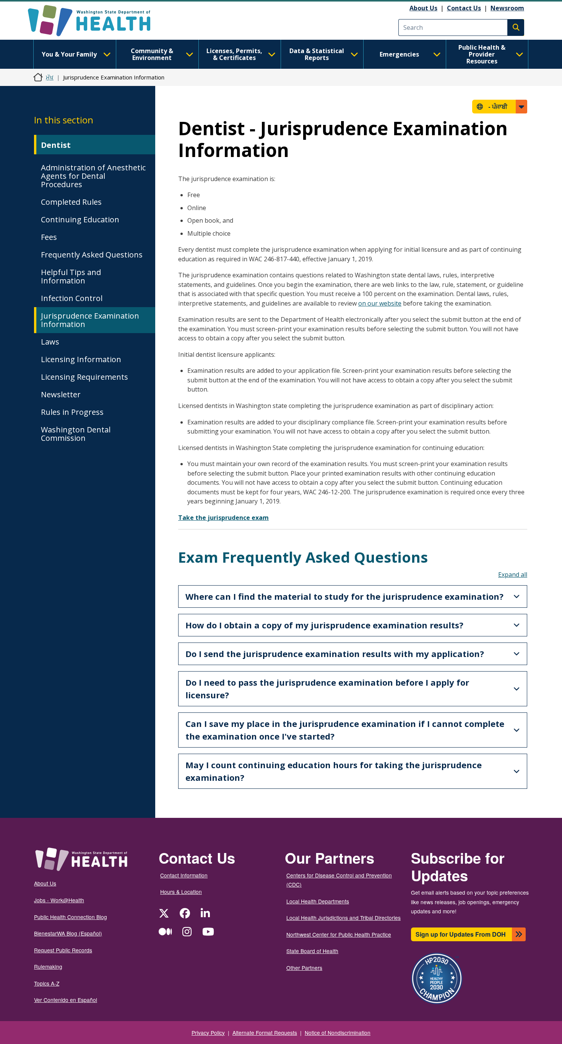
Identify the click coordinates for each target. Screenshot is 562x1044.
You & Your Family (69, 54)
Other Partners (304, 967)
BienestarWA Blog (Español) (68, 933)
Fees (49, 237)
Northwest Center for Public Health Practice (338, 934)
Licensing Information (81, 359)
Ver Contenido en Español (65, 1000)
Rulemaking (48, 966)
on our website (379, 303)
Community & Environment (152, 54)
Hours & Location (181, 891)
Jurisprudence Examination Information (90, 320)
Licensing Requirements (84, 377)
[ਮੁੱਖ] (95, 21)
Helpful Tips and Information (71, 276)
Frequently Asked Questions (92, 254)
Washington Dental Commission (75, 433)
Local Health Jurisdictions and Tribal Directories (343, 917)
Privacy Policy (208, 1032)
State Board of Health (312, 951)
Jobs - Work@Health (59, 900)
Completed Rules (71, 202)
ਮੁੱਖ (50, 77)
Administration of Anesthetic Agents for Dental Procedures (93, 175)
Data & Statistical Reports (316, 54)
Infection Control (71, 298)
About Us (423, 8)
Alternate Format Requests (264, 1032)
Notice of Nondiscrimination (337, 1032)
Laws (50, 342)
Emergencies (399, 54)
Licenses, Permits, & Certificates (234, 54)
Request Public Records (63, 950)
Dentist (56, 145)
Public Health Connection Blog (70, 917)
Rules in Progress (72, 412)
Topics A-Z (46, 983)
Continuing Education (80, 219)
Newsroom (507, 8)
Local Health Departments (317, 901)
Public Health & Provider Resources (481, 54)
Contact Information (184, 875)
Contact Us (464, 8)
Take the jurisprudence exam (223, 517)
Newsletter (61, 394)
